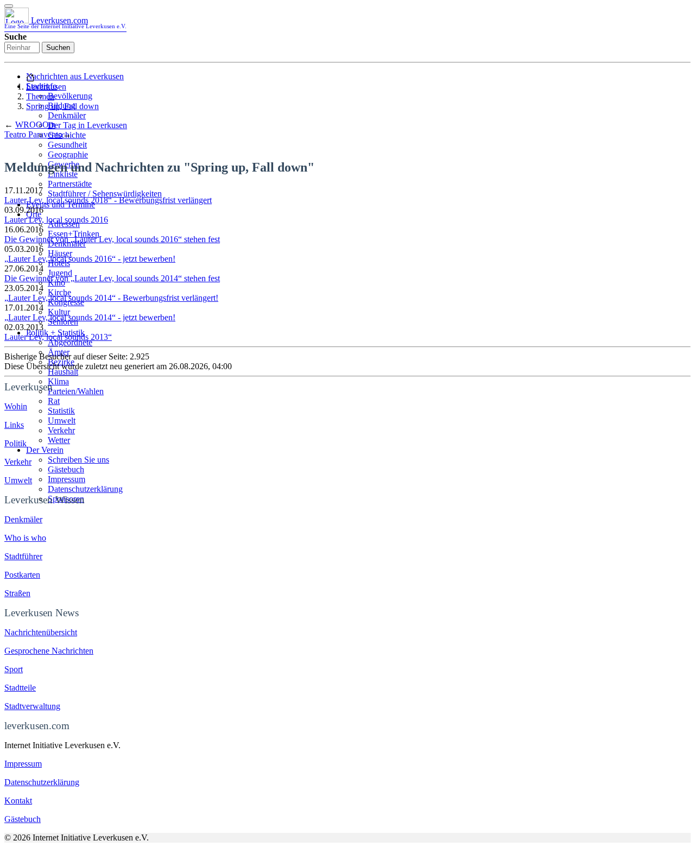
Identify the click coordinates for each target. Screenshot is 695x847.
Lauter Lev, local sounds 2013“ (58, 337)
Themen (40, 96)
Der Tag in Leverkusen (87, 125)
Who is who (25, 537)
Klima (58, 381)
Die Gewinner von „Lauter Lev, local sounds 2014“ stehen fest (112, 278)
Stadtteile (20, 687)
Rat (54, 401)
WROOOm (35, 124)
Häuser (60, 253)
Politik (15, 443)
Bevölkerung (70, 95)
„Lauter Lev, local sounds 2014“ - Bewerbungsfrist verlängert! (111, 297)
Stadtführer (23, 556)
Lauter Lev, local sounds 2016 (56, 219)
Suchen (58, 47)
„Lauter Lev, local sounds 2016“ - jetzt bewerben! (89, 258)
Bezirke (61, 361)
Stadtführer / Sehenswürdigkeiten (105, 193)
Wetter (59, 440)
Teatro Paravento (33, 134)
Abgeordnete (70, 342)
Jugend (60, 272)
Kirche (59, 292)
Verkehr (61, 430)
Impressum (66, 479)
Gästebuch (66, 469)
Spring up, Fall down (62, 106)
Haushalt (63, 371)
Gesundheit (67, 144)
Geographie (68, 154)
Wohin (15, 406)
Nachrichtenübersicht (40, 632)
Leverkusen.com (65, 22)
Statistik (61, 410)
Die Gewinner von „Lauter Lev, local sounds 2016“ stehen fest (112, 239)
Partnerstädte (70, 183)
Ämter (59, 352)
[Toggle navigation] (8, 6)
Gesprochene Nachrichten (48, 650)
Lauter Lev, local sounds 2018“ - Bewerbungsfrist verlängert (108, 200)
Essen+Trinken (73, 233)
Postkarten (22, 574)
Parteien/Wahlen (76, 391)
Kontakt (18, 800)
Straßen (17, 593)
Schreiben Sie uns (78, 459)
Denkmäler (67, 115)
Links (14, 424)
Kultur (59, 312)
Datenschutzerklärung (85, 489)
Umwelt (61, 420)
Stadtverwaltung (32, 706)
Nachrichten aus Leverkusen (75, 76)
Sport (13, 669)
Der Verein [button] (45, 449)
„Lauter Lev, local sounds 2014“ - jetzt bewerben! (89, 317)
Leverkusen (46, 86)
